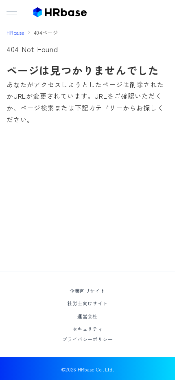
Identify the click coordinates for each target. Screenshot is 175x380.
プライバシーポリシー (87, 339)
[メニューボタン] (12, 12)
